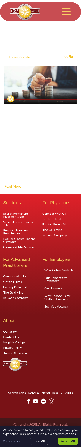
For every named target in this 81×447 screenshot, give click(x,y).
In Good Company (54, 235)
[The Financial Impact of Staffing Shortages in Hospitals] (40, 84)
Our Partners (53, 288)
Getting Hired (51, 218)
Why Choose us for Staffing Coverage (57, 297)
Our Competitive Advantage (55, 279)
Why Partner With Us (58, 270)
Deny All (39, 441)
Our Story (10, 331)
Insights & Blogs (14, 342)
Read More (12, 186)
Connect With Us (54, 213)
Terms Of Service (15, 353)
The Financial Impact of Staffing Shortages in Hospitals (36, 38)
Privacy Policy (12, 347)
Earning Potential (54, 224)
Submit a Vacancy (56, 306)
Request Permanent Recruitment (17, 231)
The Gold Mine (52, 229)
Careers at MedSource (18, 247)
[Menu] (66, 11)
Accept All (68, 441)
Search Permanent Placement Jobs (15, 215)
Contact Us (11, 336)
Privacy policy (11, 441)
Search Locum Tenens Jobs (18, 223)
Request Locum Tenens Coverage (19, 240)
